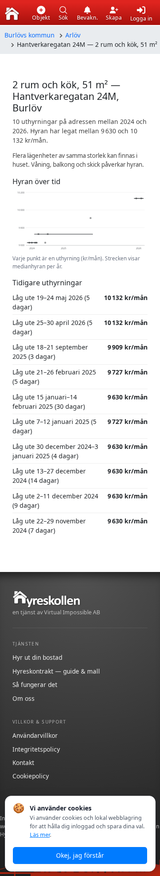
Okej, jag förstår (80, 855)
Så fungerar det (34, 684)
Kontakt (23, 762)
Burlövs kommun (29, 35)
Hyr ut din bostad (37, 657)
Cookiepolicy (30, 776)
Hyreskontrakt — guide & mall (56, 671)
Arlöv (72, 35)
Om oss (23, 698)
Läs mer (40, 835)
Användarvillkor (35, 735)
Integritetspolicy (36, 749)
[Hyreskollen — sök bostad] (12, 14)
